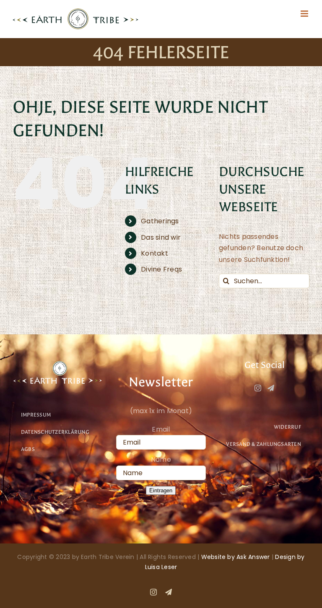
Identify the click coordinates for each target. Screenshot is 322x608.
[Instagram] (257, 388)
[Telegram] (270, 388)
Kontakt (154, 253)
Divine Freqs (161, 269)
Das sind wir (161, 237)
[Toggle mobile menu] (305, 13)
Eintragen (160, 490)
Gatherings (160, 221)
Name (161, 459)
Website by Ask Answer (235, 557)
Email (161, 429)
